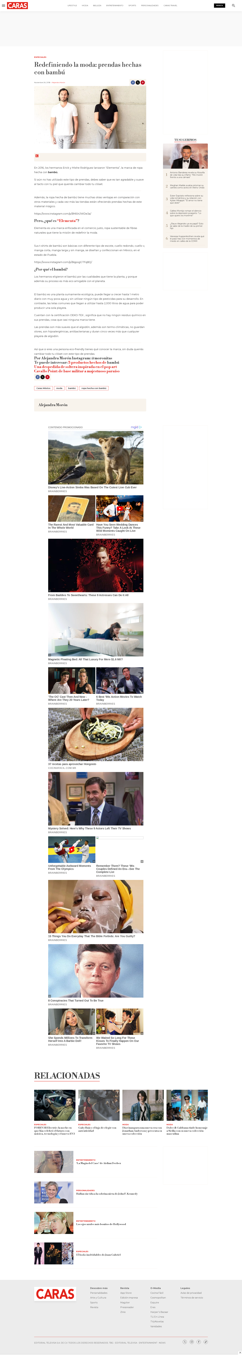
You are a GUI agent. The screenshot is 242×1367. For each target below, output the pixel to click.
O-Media (155, 1288)
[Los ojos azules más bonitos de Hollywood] (53, 1223)
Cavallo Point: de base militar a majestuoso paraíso (77, 371)
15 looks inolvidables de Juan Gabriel (98, 1254)
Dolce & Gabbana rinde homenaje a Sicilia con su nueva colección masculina (187, 1130)
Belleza (97, 5)
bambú (72, 388)
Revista (219, 5)
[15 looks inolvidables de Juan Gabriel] (53, 1253)
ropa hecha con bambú (94, 388)
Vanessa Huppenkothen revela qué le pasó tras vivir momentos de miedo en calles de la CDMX (187, 238)
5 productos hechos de (87, 362)
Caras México (43, 388)
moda (59, 388)
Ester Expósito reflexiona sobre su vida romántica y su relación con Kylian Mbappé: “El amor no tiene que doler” (186, 199)
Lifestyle (72, 5)
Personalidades (150, 5)
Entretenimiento (114, 5)
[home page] (19, 5)
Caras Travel (170, 5)
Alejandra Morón (58, 82)
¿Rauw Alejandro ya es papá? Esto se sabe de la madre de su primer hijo (186, 226)
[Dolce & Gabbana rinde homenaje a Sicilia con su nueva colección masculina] (187, 1105)
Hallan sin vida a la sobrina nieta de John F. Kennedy (107, 1193)
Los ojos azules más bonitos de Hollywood (101, 1224)
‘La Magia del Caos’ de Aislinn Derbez (98, 1163)
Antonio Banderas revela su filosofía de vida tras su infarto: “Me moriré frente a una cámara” (187, 174)
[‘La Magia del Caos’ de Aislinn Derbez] (53, 1162)
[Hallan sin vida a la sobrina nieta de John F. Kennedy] (53, 1192)
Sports (132, 5)
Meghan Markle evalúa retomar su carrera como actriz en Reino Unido (187, 186)
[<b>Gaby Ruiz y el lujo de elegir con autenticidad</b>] (99, 1105)
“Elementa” (67, 221)
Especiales (40, 57)
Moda (85, 5)
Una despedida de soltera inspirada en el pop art (75, 367)
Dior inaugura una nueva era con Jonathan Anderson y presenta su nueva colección (142, 1130)
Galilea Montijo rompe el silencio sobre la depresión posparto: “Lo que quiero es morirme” (185, 213)
